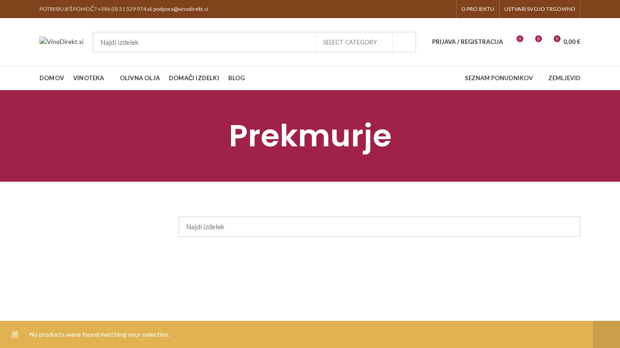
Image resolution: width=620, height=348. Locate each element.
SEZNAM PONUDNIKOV (499, 78)
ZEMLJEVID (564, 78)
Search (404, 42)
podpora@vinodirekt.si (180, 8)
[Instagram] (446, 9)
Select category (350, 42)
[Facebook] (434, 9)
